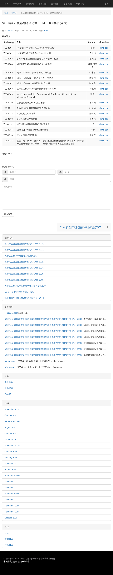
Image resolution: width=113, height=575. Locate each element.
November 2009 (12, 505)
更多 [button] (107, 3)
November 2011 (12, 499)
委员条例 (68, 3)
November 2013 (12, 487)
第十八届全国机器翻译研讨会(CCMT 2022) (24, 261)
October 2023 (11, 415)
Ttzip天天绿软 (11, 312)
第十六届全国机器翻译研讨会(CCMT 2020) (24, 273)
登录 (7, 532)
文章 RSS (9, 538)
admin (10, 30)
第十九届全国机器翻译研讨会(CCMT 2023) (24, 249)
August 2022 (10, 427)
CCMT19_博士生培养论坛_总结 (19, 291)
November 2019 (12, 445)
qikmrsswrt (10, 367)
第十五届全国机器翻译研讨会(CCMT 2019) (24, 279)
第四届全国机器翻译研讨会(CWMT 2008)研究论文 (85, 227)
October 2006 (11, 517)
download (103, 47)
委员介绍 (42, 3)
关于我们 (55, 3)
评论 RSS (9, 544)
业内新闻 (30, 3)
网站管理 (25, 561)
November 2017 (12, 463)
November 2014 (12, 481)
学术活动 (17, 3)
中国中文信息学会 (12, 561)
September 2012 (12, 493)
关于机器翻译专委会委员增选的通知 (21, 255)
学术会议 (80, 3)
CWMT (14, 12)
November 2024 (12, 409)
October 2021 (11, 433)
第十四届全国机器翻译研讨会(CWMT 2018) (25, 297)
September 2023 (12, 421)
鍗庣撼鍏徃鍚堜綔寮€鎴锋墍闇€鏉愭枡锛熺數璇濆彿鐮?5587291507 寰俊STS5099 (44, 318)
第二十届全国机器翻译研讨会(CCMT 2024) (24, 243)
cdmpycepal (10, 361)
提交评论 (8, 214)
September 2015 (12, 475)
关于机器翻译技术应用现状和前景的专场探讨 (25, 285)
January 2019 (11, 457)
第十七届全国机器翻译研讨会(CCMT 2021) (24, 267)
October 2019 (11, 451)
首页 (6, 3)
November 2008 (12, 511)
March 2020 (10, 439)
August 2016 (10, 469)
